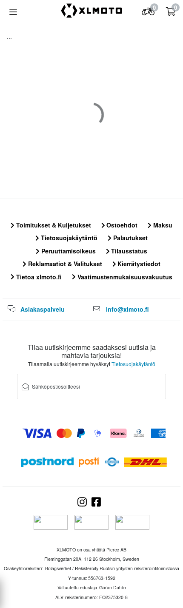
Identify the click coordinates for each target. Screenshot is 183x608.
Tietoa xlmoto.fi (38, 277)
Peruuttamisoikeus (68, 251)
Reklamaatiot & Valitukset (64, 263)
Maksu (162, 225)
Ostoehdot (121, 225)
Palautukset (130, 237)
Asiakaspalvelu (42, 309)
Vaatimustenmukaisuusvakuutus (124, 277)
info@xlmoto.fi (127, 309)
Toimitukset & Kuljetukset (52, 225)
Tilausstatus (128, 251)
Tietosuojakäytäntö (68, 237)
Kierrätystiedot (138, 263)
